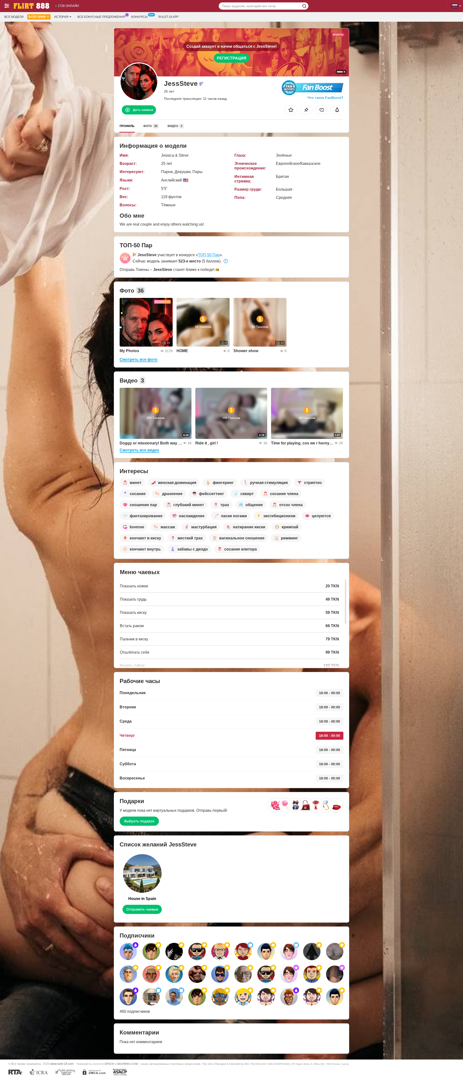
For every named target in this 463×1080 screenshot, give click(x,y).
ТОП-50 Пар (209, 255)
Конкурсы (139, 17)
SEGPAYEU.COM (127, 1063)
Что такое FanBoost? (325, 98)
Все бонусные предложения (101, 17)
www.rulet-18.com (62, 1063)
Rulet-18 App (168, 17)
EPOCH (109, 1063)
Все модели (14, 17)
